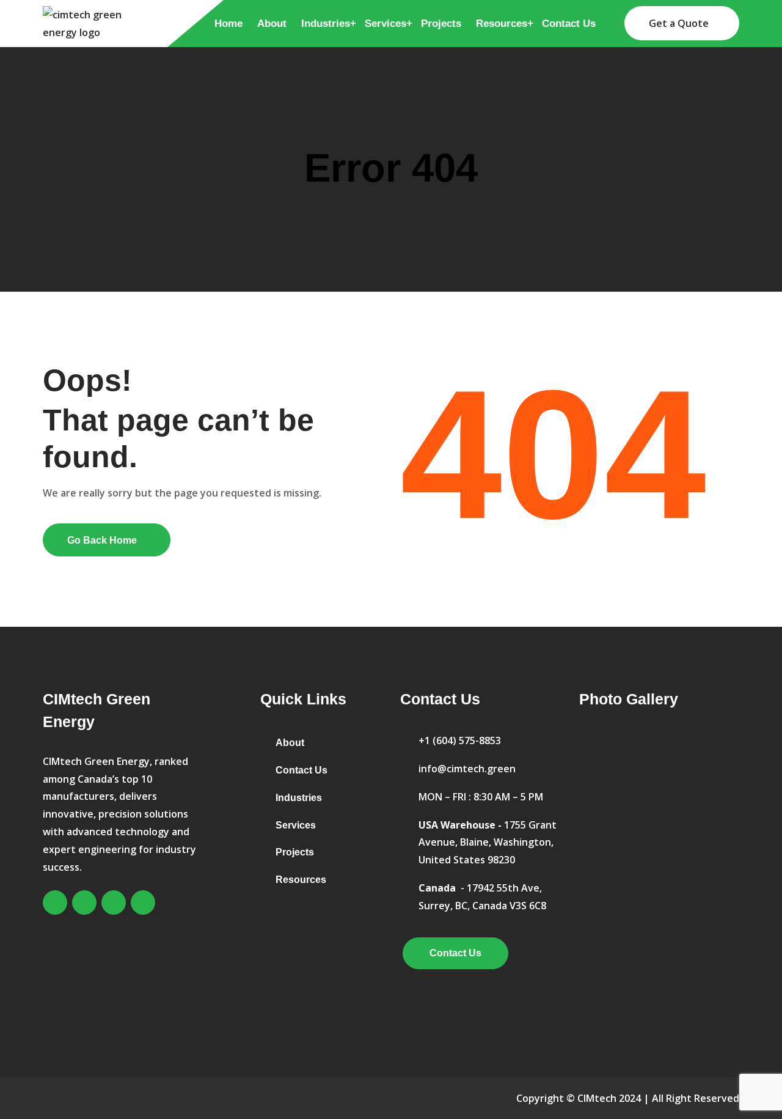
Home (228, 23)
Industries (325, 23)
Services (385, 23)
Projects (441, 23)
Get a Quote (679, 23)
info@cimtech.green (467, 768)
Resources (501, 23)
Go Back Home (102, 540)
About (272, 23)
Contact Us (569, 23)
